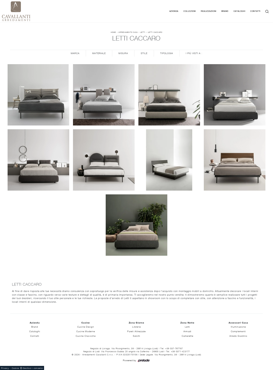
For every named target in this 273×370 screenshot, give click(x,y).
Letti (142, 32)
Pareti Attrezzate (136, 331)
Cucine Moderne (85, 331)
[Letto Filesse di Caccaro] (234, 160)
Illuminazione (238, 326)
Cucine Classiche (86, 336)
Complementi (238, 331)
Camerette (187, 336)
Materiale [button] (99, 53)
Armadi (187, 331)
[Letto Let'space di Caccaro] (38, 160)
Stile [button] (144, 53)
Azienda (173, 11)
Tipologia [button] (166, 53)
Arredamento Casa (128, 32)
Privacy (5, 368)
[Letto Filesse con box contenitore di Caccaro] (169, 160)
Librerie (136, 326)
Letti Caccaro (155, 32)
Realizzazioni (208, 11)
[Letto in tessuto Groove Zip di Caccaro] (169, 94)
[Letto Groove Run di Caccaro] (104, 94)
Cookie (15, 368)
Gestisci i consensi (33, 368)
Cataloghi (239, 11)
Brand (224, 11)
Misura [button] (123, 53)
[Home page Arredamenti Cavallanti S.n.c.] (43, 11)
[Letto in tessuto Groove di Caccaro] (234, 94)
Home (113, 32)
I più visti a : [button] (194, 53)
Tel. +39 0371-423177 (178, 351)
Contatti (255, 11)
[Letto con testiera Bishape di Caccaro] (104, 160)
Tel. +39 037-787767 (171, 348)
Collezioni (189, 11)
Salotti (136, 336)
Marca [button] (75, 53)
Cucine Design (85, 326)
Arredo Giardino (238, 336)
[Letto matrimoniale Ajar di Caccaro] (38, 94)
